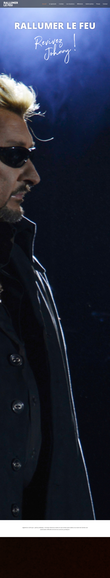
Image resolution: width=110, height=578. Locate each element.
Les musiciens (70, 4)
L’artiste (61, 4)
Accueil (44, 4)
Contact (105, 4)
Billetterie (80, 4)
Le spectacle (52, 4)
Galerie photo (90, 4)
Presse (98, 4)
